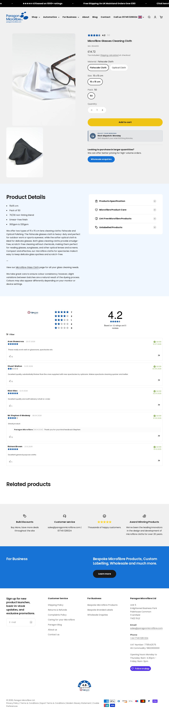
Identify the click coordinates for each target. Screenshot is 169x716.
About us (52, 629)
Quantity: (92, 103)
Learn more (104, 573)
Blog (95, 17)
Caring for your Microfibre (61, 619)
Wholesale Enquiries (97, 614)
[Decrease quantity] (91, 110)
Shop (34, 17)
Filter (12, 334)
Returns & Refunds (57, 609)
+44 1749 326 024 (139, 638)
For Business (69, 17)
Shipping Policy (55, 604)
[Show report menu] (159, 355)
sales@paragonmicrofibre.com (146, 628)
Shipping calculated (109, 55)
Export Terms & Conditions (52, 703)
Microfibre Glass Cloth (27, 267)
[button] (84, 685)
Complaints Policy (57, 614)
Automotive (50, 17)
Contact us (53, 634)
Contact (105, 17)
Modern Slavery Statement (78, 703)
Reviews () (99, 35)
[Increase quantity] (102, 110)
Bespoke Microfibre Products (102, 604)
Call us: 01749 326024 (125, 17)
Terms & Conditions (29, 703)
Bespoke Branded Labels (100, 609)
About (85, 17)
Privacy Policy (12, 703)
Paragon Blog (55, 624)
